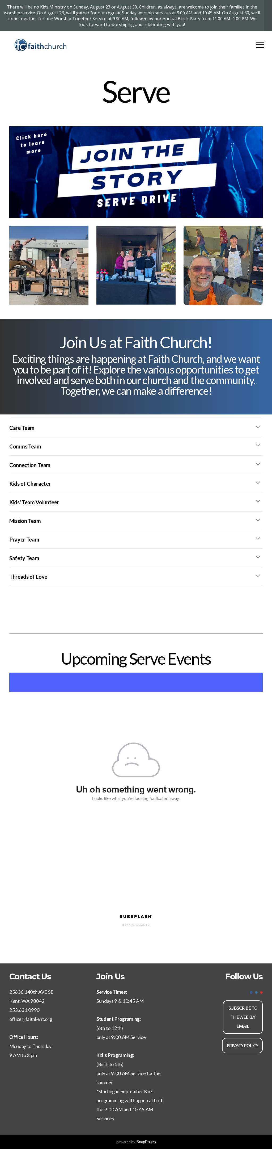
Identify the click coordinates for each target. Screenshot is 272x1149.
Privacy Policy (242, 1045)
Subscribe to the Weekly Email (242, 1017)
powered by (136, 1141)
